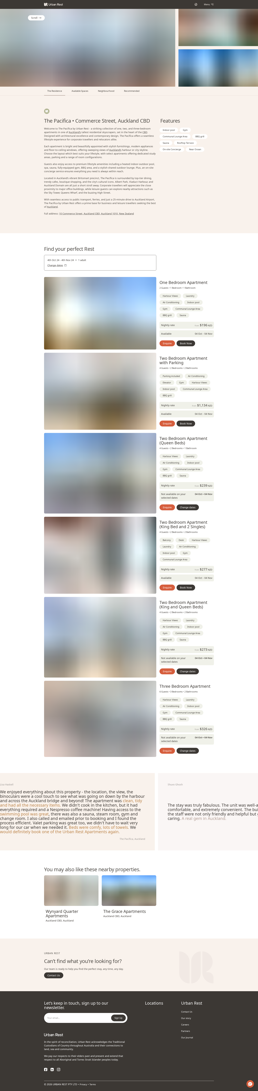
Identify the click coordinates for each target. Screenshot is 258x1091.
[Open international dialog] (196, 4)
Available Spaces (80, 90)
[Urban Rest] (53, 4)
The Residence (54, 90)
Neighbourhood (106, 90)
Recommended (131, 90)
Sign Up (118, 1017)
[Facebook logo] (45, 1069)
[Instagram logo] (58, 1069)
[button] (97, 346)
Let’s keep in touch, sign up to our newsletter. (76, 1005)
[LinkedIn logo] (52, 1069)
